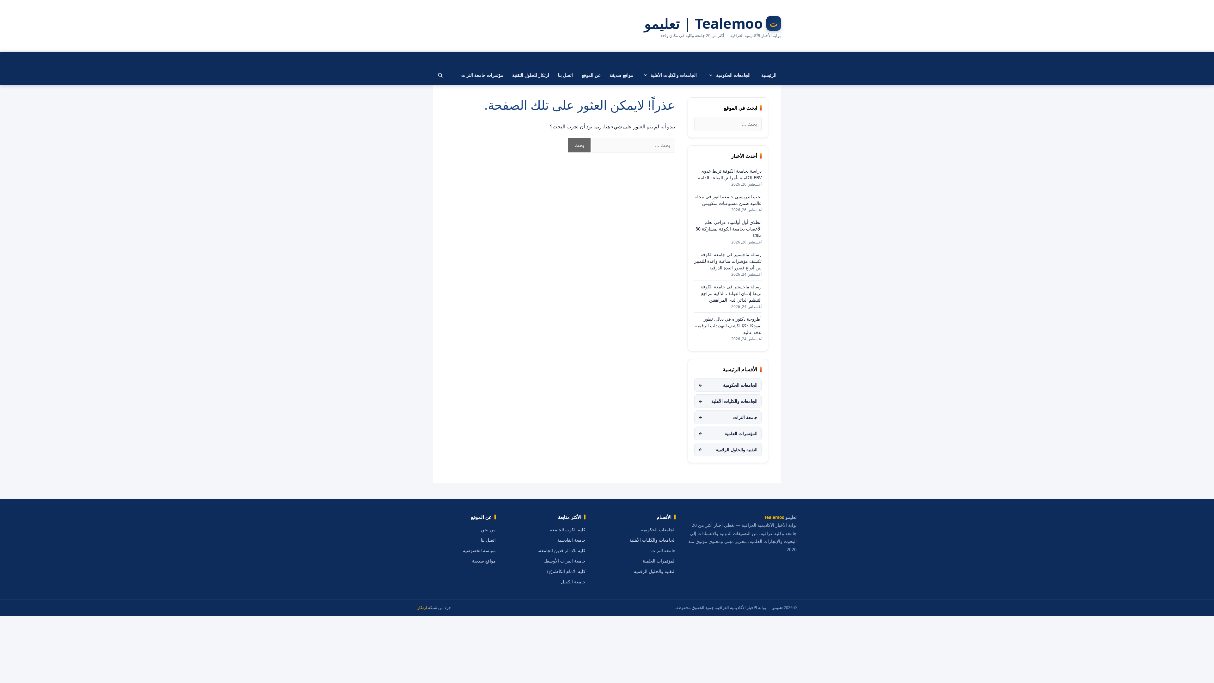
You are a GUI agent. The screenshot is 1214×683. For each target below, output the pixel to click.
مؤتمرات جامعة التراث (482, 75)
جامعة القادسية (571, 540)
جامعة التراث (727, 417)
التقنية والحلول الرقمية (727, 449)
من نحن (488, 529)
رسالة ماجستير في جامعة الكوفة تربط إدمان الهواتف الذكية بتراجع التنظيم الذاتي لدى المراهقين (731, 293)
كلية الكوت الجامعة (568, 529)
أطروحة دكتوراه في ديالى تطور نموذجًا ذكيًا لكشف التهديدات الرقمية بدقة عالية (728, 325)
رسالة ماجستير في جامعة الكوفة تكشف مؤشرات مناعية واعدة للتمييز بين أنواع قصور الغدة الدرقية (728, 261)
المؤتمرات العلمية (727, 433)
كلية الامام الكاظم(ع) (566, 571)
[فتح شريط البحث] (440, 75)
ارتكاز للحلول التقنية (530, 75)
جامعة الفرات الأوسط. (565, 561)
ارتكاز (422, 607)
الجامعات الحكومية (733, 75)
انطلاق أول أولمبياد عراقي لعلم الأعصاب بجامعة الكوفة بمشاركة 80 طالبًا (729, 228)
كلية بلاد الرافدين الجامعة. (562, 550)
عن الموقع (591, 75)
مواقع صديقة (621, 75)
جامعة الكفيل (573, 582)
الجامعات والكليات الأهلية (674, 75)
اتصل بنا (565, 75)
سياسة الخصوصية (479, 550)
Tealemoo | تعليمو (703, 23)
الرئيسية (768, 75)
